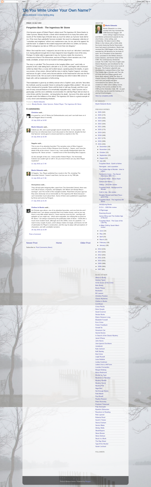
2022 (100, 124)
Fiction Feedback (101, 325)
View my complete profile (104, 96)
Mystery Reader (101, 380)
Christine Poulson (101, 296)
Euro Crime (99, 322)
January (103, 245)
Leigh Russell (100, 357)
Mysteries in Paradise (102, 378)
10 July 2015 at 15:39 (39, 137)
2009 (100, 263)
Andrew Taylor (100, 280)
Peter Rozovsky (100, 401)
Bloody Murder (37, 104)
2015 (100, 144)
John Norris (99, 341)
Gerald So (98, 327)
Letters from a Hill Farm (103, 364)
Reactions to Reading (102, 412)
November (103, 149)
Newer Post (31, 243)
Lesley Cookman (101, 362)
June (101, 231)
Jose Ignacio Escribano (103, 343)
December (103, 146)
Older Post (85, 243)
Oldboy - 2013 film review (108, 184)
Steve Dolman (100, 436)
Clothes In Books (37, 207)
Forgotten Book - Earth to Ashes (110, 163)
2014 (100, 249)
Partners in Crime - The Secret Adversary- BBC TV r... (110, 175)
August (102, 158)
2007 (100, 269)
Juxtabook (99, 346)
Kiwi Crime (99, 354)
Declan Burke (100, 314)
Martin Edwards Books (103, 104)
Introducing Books (105, 204)
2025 (100, 115)
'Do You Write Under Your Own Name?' (56, 10)
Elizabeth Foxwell (101, 320)
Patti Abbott (99, 393)
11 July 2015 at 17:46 (38, 178)
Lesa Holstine (100, 359)
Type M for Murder (101, 444)
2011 (100, 258)
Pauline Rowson (101, 399)
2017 (100, 138)
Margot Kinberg (100, 370)
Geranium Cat (100, 330)
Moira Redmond (101, 372)
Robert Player (59, 104)
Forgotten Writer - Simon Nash (110, 179)
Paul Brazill (99, 396)
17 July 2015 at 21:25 (39, 201)
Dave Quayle (99, 309)
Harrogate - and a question (108, 166)
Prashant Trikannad (102, 404)
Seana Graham (100, 422)
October (103, 152)
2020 (100, 129)
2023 (100, 121)
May (101, 234)
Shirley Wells (99, 428)
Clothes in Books (101, 301)
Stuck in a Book (100, 438)
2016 (100, 141)
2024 (100, 118)
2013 (100, 252)
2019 (100, 132)
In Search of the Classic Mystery (106, 335)
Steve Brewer (100, 433)
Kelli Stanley (99, 351)
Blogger (88, 481)
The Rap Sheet (100, 441)
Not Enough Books (101, 391)
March (102, 239)
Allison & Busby (100, 277)
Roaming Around (105, 213)
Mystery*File (99, 386)
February (103, 242)
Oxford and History (105, 181)
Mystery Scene (100, 383)
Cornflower (99, 304)
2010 (100, 260)
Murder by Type (100, 375)
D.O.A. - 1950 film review (108, 207)
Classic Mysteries (101, 298)
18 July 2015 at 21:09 (39, 230)
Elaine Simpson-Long (102, 317)
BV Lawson (99, 293)
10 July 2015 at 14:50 (39, 120)
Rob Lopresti (99, 415)
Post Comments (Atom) (44, 247)
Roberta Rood (100, 417)
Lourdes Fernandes (102, 367)
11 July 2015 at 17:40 (38, 164)
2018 (100, 135)
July (101, 161)
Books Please (100, 288)
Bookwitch (98, 291)
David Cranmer (100, 312)
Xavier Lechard (100, 446)
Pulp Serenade (100, 407)
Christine (34, 112)
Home (59, 243)
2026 (100, 112)
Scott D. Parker (100, 420)
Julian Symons (48, 104)
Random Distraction (102, 409)
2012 (100, 255)
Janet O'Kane (100, 338)
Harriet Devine (100, 333)
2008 (100, 266)
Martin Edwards (37, 127)
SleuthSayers (100, 430)
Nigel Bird (98, 388)
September (104, 155)
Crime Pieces (100, 306)
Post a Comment (35, 234)
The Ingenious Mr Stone (72, 104)
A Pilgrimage (103, 210)
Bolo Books (99, 285)
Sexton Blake (100, 425)
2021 (100, 126)
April (101, 236)
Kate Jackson (100, 349)
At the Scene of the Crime (104, 283)
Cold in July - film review (107, 192)
